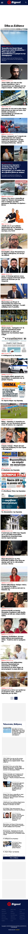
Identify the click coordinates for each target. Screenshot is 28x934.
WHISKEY (17, 929)
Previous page (12, 698)
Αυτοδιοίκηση (14, 915)
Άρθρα (3, 920)
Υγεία (12, 920)
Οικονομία (4, 913)
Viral (21, 911)
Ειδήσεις (4, 909)
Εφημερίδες (22, 919)
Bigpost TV (22, 917)
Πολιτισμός (22, 913)
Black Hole (13, 909)
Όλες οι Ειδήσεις (14, 858)
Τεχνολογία (22, 909)
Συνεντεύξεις (5, 919)
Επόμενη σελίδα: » (16, 698)
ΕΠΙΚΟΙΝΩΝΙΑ (14, 927)
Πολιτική (4, 911)
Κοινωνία (4, 917)
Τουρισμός (22, 915)
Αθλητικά (13, 917)
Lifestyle (13, 913)
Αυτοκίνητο (13, 919)
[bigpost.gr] (14, 2)
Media (12, 911)
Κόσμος (3, 915)
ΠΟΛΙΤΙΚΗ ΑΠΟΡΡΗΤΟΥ (20, 926)
